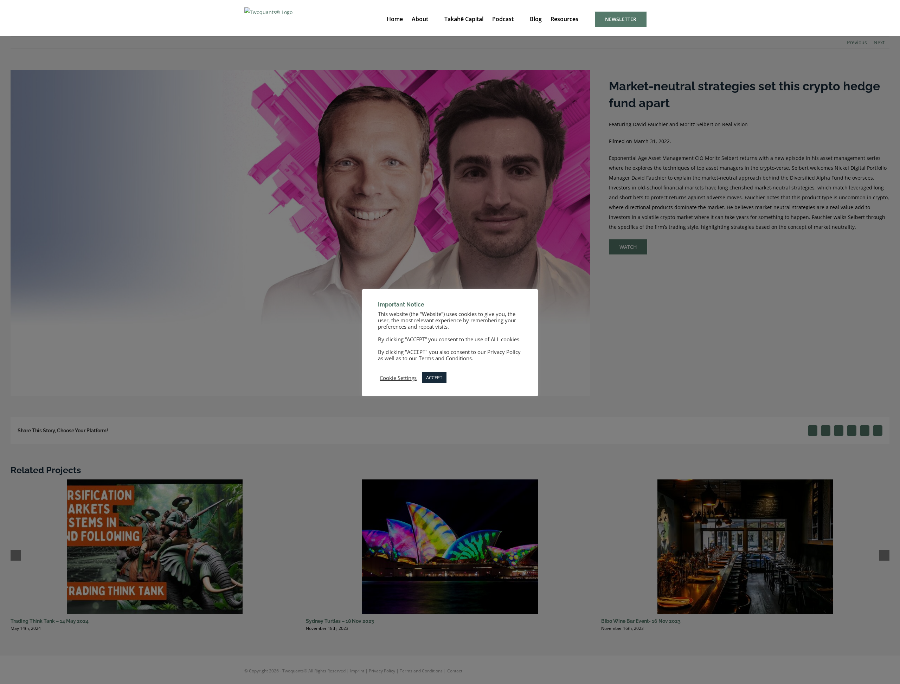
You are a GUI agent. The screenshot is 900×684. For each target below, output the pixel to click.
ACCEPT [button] (434, 377)
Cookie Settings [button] (398, 378)
